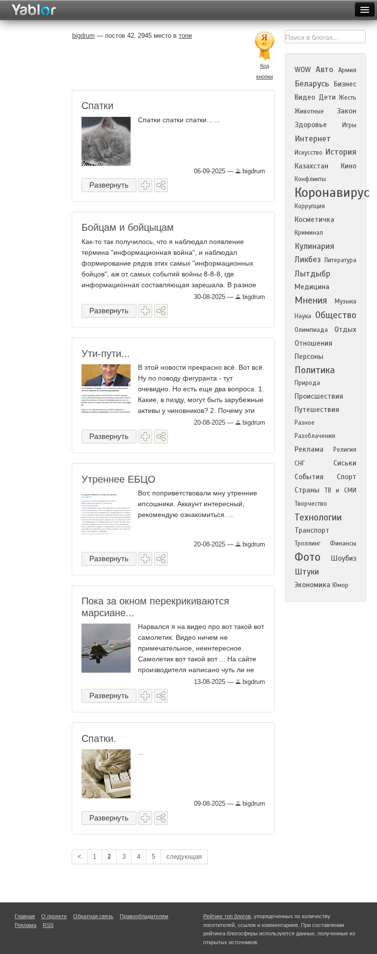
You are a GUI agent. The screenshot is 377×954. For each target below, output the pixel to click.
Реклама (309, 449)
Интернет (313, 139)
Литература (340, 260)
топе (185, 35)
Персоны (309, 356)
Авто (324, 69)
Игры (349, 125)
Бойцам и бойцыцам (127, 227)
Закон (346, 111)
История (340, 152)
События (309, 476)
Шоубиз (343, 558)
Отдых (345, 329)
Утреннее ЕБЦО (118, 479)
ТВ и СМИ (340, 490)
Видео (305, 97)
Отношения (313, 343)
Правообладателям (144, 916)
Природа (307, 383)
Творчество (311, 504)
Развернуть (109, 185)
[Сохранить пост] (145, 185)
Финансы (343, 543)
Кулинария (314, 246)
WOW (303, 69)
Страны (307, 490)
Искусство (309, 153)
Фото (308, 557)
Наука (303, 316)
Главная (25, 916)
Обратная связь (93, 916)
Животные (309, 111)
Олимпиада (311, 330)
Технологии (318, 517)
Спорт (346, 476)
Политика (315, 370)
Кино (348, 166)
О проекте (54, 916)
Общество (335, 315)
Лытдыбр (312, 274)
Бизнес (345, 84)
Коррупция (310, 206)
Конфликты (310, 179)
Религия (344, 450)
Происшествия (319, 396)
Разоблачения (315, 436)
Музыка (345, 301)
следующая (184, 856)
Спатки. (98, 738)
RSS (48, 925)
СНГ (300, 463)
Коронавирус (332, 192)
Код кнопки (264, 71)
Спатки (97, 105)
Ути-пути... (105, 353)
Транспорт (312, 530)
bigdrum (253, 171)
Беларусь (312, 84)
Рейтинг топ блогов (227, 916)
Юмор (340, 585)
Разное (305, 423)
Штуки (307, 572)
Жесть (347, 98)
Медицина (312, 286)
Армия (347, 70)
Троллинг (308, 543)
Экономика (312, 584)
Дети (327, 97)
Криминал (309, 233)
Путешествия (317, 409)
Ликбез (308, 259)
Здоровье (311, 124)
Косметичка (314, 219)
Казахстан (311, 166)
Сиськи (344, 463)
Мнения (311, 300)
